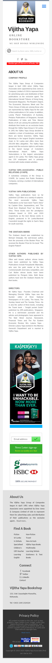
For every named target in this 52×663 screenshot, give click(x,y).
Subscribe (36, 439)
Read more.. (22, 521)
